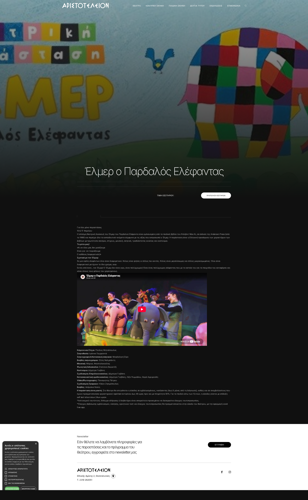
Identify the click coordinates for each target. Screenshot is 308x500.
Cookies (176, 491)
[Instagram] (230, 472)
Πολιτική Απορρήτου (156, 491)
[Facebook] (221, 472)
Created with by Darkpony (220, 491)
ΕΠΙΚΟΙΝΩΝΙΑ (233, 6)
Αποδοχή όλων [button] (12, 489)
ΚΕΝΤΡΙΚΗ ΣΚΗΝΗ (155, 6)
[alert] (20, 469)
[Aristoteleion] (85, 5)
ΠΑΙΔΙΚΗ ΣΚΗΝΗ (177, 6)
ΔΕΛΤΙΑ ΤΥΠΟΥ (197, 6)
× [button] (36, 444)
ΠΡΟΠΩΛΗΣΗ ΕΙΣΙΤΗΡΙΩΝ (216, 195)
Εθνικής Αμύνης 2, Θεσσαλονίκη (93, 476)
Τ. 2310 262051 (84, 480)
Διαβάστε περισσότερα (24, 464)
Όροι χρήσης (133, 491)
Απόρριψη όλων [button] (28, 489)
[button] (20, 494)
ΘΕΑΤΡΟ (137, 6)
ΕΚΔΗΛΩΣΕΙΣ (216, 6)
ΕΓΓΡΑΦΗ (219, 445)
